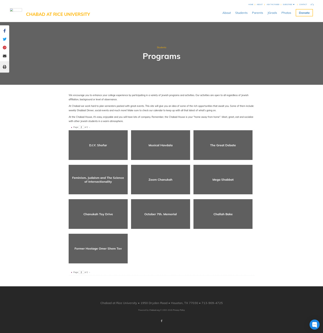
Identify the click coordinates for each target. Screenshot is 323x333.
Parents (257, 13)
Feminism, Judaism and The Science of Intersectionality (98, 180)
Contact (303, 4)
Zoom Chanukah (160, 179)
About (260, 4)
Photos (286, 13)
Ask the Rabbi (273, 4)
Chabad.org (154, 310)
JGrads (272, 13)
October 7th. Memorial (160, 214)
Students (241, 13)
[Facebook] (161, 321)
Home (250, 4)
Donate (304, 13)
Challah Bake (223, 214)
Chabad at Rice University (58, 14)
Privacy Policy (179, 310)
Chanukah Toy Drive (98, 214)
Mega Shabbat (223, 179)
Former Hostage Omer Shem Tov (98, 248)
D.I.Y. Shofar (98, 145)
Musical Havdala (161, 145)
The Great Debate (223, 145)
